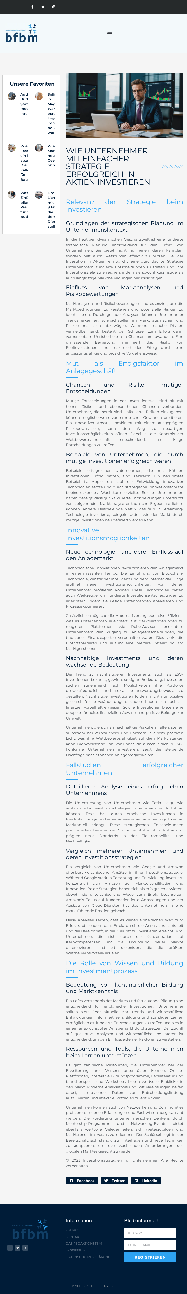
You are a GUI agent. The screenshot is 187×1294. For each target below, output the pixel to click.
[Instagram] (53, 6)
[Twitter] (43, 6)
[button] (110, 32)
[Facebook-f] (32, 6)
